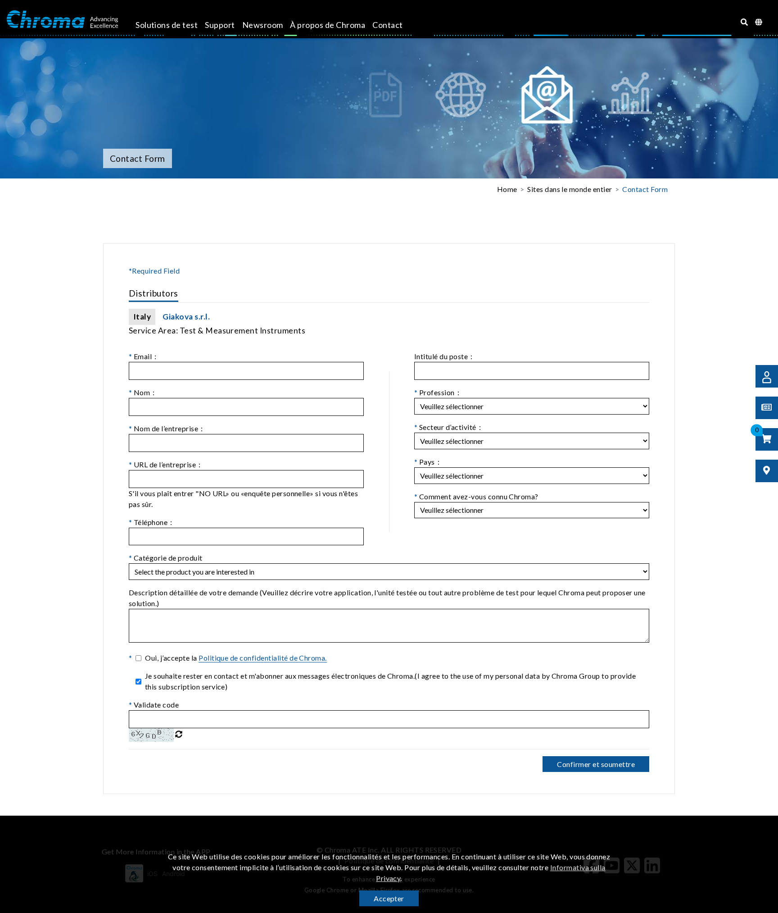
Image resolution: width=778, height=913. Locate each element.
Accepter (389, 898)
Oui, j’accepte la (235, 657)
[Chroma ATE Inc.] (62, 19)
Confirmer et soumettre (596, 764)
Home (507, 189)
